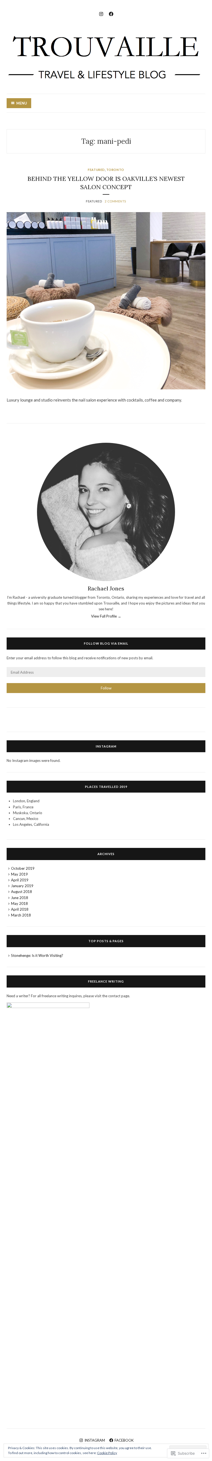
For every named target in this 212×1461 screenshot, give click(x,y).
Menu (21, 103)
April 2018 (19, 909)
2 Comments (115, 201)
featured (96, 169)
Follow (106, 688)
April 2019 (19, 880)
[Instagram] (101, 13)
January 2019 (22, 886)
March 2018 (21, 915)
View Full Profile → (106, 616)
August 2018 (21, 891)
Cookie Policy (107, 1453)
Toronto (115, 169)
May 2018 (19, 903)
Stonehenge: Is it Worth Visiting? (37, 955)
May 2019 (19, 874)
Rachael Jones (106, 588)
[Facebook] (111, 13)
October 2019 (23, 868)
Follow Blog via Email (106, 643)
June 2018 (19, 897)
